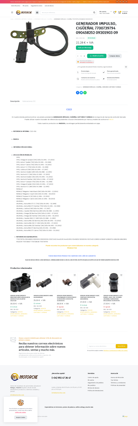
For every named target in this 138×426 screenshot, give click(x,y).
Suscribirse (121, 346)
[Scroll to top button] (133, 421)
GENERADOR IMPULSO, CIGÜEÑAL (43, 19)
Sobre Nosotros (15, 6)
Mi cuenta (25, 6)
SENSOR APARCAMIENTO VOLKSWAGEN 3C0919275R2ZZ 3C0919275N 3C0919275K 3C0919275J (66, 298)
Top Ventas (114, 380)
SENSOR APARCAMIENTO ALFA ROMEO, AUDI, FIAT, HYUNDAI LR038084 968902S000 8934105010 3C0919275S (112, 298)
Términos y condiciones (118, 383)
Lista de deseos (49, 6)
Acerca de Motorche (117, 377)
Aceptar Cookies (20, 417)
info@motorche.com (17, 395)
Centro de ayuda (93, 377)
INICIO (111, 119)
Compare (29, 278)
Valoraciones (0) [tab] (28, 101)
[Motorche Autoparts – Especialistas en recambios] (24, 12)
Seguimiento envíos (36, 6)
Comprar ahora (114, 56)
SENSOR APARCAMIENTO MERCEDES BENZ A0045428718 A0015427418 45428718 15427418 (20, 298)
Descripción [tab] (15, 101)
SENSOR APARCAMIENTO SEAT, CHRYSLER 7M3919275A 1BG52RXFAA (90, 297)
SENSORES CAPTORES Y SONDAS (23, 19)
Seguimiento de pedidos (95, 383)
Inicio (11, 19)
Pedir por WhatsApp (84, 48)
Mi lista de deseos (93, 388)
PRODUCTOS (72, 248)
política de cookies (20, 412)
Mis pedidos (91, 385)
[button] (14, 59)
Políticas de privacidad (118, 385)
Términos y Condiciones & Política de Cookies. (115, 350)
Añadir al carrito (98, 56)
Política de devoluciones (95, 390)
